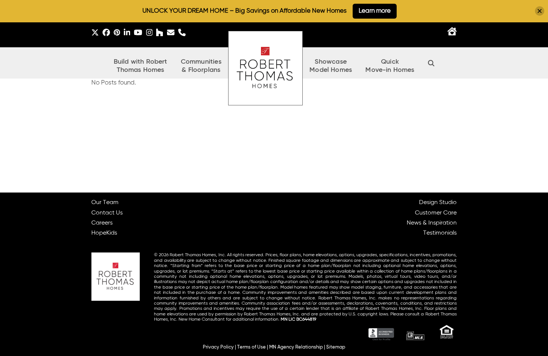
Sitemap (335, 347)
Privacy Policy (218, 347)
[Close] (539, 11)
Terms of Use (251, 347)
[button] (431, 63)
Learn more (375, 11)
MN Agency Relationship (296, 347)
